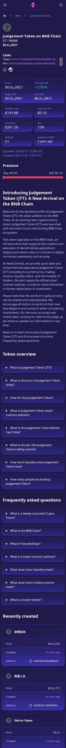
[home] (33, 5)
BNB (18, 15)
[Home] (4, 16)
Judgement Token (40, 15)
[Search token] (61, 5)
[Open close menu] (5, 5)
